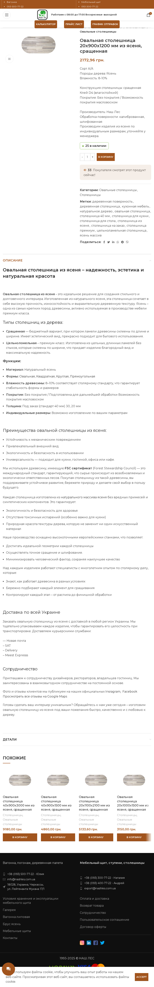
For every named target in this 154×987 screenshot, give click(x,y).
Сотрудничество (93, 913)
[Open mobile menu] (7, 15)
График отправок (105, 24)
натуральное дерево (96, 211)
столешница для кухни (130, 216)
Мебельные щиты (17, 931)
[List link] (38, 874)
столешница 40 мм (95, 216)
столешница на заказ (108, 225)
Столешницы (90, 195)
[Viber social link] (127, 242)
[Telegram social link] (122, 242)
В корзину (105, 156)
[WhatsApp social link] (118, 242)
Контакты (10, 938)
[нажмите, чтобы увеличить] (9, 59)
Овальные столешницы (98, 31)
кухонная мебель (135, 206)
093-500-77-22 (15, 6)
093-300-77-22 (89, 6)
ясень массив (91, 235)
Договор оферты (93, 927)
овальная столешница (132, 211)
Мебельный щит (90, 2)
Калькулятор (46, 24)
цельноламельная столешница (121, 230)
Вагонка (12, 2)
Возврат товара (92, 905)
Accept (141, 976)
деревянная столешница (100, 206)
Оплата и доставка (94, 898)
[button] (20, 837)
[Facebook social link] (104, 242)
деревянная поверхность (112, 201)
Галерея (9, 910)
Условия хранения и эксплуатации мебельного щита (30, 901)
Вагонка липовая (16, 917)
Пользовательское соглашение (104, 919)
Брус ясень (12, 924)
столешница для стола (98, 221)
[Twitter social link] (108, 242)
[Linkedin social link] (113, 242)
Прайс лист (74, 24)
